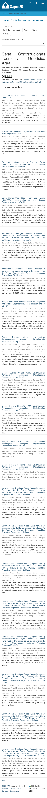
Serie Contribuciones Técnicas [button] (15, 13)
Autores (26, 30)
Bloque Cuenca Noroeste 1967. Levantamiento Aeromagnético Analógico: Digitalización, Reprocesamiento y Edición (23, 407)
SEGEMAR (6, 786)
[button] (30, 3)
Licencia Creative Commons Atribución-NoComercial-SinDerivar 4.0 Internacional (23, 80)
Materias (6, 34)
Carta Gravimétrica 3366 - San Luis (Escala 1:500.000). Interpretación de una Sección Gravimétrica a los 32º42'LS (23, 199)
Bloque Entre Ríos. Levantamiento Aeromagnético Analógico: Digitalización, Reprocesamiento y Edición (23, 303)
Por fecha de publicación (12, 30)
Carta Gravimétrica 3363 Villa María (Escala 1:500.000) (23, 96)
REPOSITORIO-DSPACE (11, 788)
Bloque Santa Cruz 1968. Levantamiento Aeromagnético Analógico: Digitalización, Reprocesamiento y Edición (23, 443)
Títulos (34, 30)
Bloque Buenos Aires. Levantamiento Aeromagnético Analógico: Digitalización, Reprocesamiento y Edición (23, 339)
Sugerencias (14, 791)
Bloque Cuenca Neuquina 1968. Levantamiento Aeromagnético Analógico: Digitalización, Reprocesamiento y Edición (23, 466)
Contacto (5, 791)
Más (3, 780)
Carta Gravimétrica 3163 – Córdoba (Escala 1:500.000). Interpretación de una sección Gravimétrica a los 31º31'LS (23, 164)
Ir (43, 43)
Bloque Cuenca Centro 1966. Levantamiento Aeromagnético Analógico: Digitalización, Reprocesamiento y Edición (23, 374)
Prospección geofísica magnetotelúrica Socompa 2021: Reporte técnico (23, 132)
